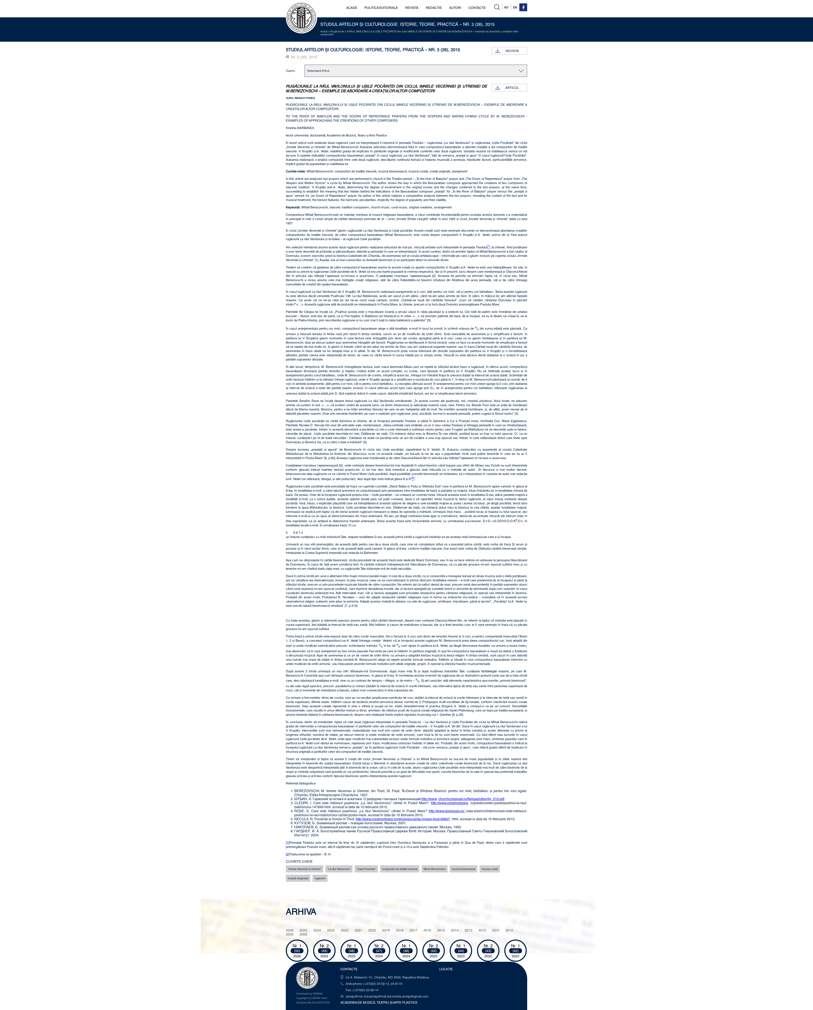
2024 (317, 930)
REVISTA (411, 8)
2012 (482, 930)
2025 (303, 930)
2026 (289, 930)
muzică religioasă (298, 878)
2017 (413, 930)
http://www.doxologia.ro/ (447, 811)
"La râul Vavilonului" (339, 868)
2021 (358, 930)
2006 (303, 934)
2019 (386, 930)
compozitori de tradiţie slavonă (399, 868)
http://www (429, 799)
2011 (495, 930)
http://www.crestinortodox (449, 803)
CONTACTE (477, 8)
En (515, 7)
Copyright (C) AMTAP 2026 (311, 997)
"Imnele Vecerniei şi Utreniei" (304, 868)
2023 (331, 930)
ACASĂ (351, 8)
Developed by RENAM (309, 993)
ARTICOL (512, 87)
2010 (509, 930)
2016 (427, 930)
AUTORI (455, 8)
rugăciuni (320, 878)
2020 (372, 930)
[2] (287, 854)
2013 (468, 930)
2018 (400, 930)
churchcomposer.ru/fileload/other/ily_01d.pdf (471, 799)
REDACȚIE (434, 8)
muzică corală (490, 868)
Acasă (324, 31)
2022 (344, 930)
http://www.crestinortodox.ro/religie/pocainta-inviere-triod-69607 (403, 819)
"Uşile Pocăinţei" (366, 868)
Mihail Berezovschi (434, 868)
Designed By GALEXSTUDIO (313, 1002)
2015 (441, 930)
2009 (289, 934)
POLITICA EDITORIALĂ (381, 8)
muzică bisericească (463, 868)
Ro (506, 7)
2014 (455, 930)
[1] (287, 842)
